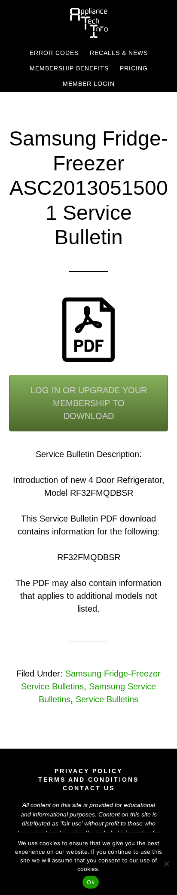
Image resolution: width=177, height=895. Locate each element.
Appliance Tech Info (88, 22)
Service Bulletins (107, 699)
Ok (91, 882)
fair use (71, 823)
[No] (166, 863)
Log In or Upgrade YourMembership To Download (89, 403)
